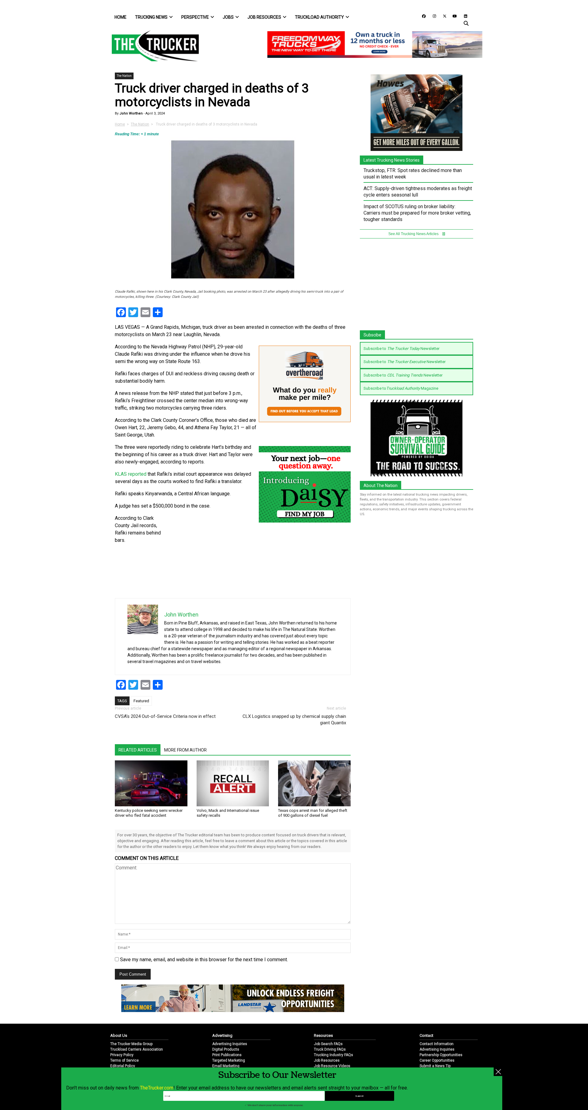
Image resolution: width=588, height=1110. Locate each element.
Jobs (228, 17)
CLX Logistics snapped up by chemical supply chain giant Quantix (294, 720)
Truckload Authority (319, 17)
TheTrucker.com (156, 1088)
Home (120, 17)
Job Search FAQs (328, 1044)
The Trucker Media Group (131, 1044)
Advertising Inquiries (229, 1044)
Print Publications (227, 1055)
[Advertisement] (210, 555)
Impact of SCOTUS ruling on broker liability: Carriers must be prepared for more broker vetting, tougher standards (417, 213)
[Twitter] (442, 16)
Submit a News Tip (435, 1066)
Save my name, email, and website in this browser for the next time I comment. (204, 959)
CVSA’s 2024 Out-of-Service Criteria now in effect (165, 716)
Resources (323, 1035)
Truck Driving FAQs (330, 1049)
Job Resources (264, 17)
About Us (118, 1035)
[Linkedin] (462, 16)
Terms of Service (124, 1060)
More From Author (185, 750)
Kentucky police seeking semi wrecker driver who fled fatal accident (149, 813)
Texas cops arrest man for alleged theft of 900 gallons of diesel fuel (312, 813)
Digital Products (225, 1049)
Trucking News (151, 17)
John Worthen (131, 113)
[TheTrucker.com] (152, 46)
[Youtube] (453, 16)
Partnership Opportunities (441, 1055)
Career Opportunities (437, 1060)
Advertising (222, 1035)
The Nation (124, 75)
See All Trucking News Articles (413, 234)
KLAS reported (130, 474)
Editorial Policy (122, 1066)
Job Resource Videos (332, 1066)
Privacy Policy (122, 1055)
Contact (426, 1035)
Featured (141, 701)
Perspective (195, 17)
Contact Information (437, 1044)
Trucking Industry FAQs (333, 1055)
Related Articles (138, 750)
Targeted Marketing (228, 1060)
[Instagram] (432, 16)
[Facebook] (422, 16)
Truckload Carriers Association (136, 1049)
